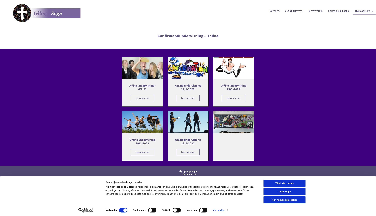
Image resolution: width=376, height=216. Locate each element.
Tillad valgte (284, 191)
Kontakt (274, 11)
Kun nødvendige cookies (284, 200)
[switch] (152, 210)
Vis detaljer (219, 210)
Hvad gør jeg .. (363, 11)
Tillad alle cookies (284, 183)
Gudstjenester (293, 11)
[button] (142, 98)
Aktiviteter (315, 11)
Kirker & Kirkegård (338, 11)
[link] (275, 11)
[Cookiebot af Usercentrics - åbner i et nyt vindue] (86, 210)
